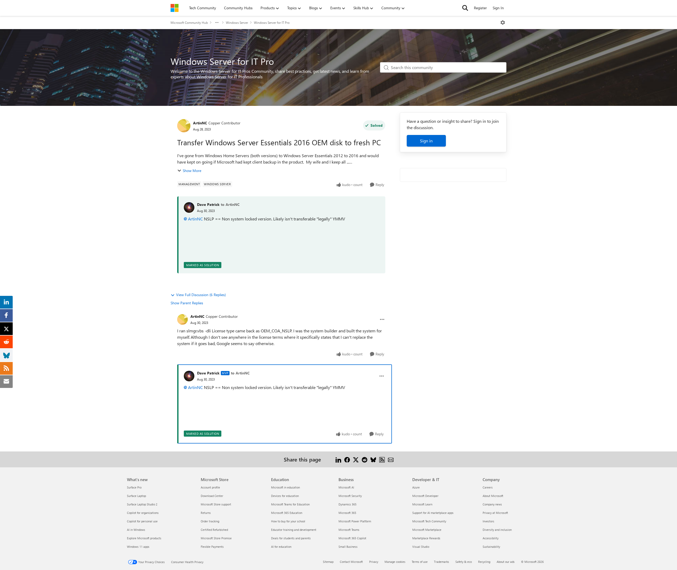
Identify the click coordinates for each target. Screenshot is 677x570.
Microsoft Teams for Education (290, 504)
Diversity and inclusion (497, 530)
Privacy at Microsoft (495, 513)
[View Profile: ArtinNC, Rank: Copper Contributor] (183, 125)
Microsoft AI (346, 487)
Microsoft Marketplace (426, 530)
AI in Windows (136, 530)
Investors (488, 521)
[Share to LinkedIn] (338, 459)
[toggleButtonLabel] (502, 22)
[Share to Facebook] (347, 459)
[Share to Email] (391, 459)
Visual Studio (420, 547)
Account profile (210, 487)
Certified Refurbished (214, 530)
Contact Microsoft (351, 562)
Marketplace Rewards (426, 538)
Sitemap (328, 562)
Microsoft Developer (425, 496)
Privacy (373, 562)
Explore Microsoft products (144, 538)
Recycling (484, 562)
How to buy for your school (288, 521)
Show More (192, 170)
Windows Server (237, 22)
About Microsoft (493, 496)
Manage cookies (395, 562)
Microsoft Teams (348, 530)
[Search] (465, 8)
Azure (416, 487)
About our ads (506, 562)
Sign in (426, 140)
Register (480, 7)
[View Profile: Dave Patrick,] (189, 207)
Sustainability (491, 547)
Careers (488, 487)
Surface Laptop (136, 496)
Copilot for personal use (142, 521)
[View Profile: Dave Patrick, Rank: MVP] (189, 376)
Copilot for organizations (143, 513)
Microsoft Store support (216, 504)
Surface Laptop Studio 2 (142, 504)
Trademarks (441, 562)
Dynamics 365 (347, 504)
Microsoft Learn (422, 504)
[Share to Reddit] (364, 459)
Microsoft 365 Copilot (352, 538)
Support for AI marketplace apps (433, 513)
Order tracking (210, 521)
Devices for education (285, 496)
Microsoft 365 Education (286, 513)
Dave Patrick (208, 204)
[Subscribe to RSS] (382, 459)
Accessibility (490, 538)
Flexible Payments (212, 547)
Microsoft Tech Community (429, 521)
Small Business (348, 547)
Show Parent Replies (187, 302)
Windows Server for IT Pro (272, 22)
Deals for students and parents (291, 538)
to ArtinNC (230, 204)
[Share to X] (356, 459)
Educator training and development (293, 530)
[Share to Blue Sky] (373, 459)
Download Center (212, 496)
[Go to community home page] (175, 8)
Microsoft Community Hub (189, 22)
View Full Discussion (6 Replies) (201, 294)
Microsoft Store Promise (216, 538)
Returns (206, 513)
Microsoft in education (285, 487)
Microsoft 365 (347, 513)
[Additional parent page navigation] (217, 22)
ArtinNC (200, 122)
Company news (492, 504)
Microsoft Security (350, 496)
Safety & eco (463, 562)
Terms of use (420, 562)
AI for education (281, 547)
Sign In (498, 7)
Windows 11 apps (138, 547)
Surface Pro (134, 487)
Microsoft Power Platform (354, 521)
